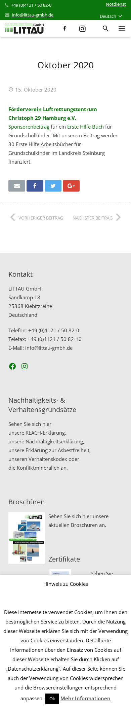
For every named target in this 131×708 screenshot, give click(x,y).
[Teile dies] (35, 186)
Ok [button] (52, 699)
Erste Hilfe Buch (85, 126)
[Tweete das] (53, 186)
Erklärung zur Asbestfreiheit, (58, 450)
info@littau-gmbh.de (32, 15)
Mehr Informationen (85, 698)
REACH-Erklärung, (46, 432)
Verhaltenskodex (48, 459)
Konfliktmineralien (38, 467)
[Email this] (16, 186)
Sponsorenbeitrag (28, 126)
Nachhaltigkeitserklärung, (55, 441)
